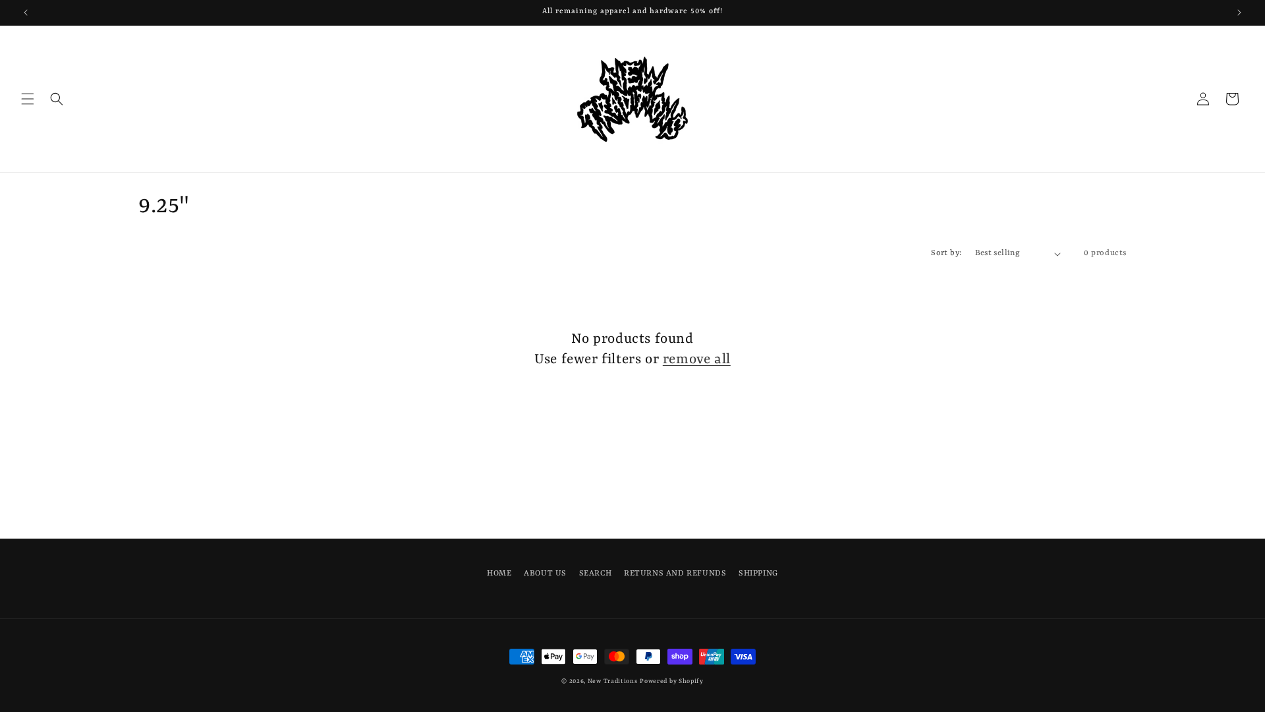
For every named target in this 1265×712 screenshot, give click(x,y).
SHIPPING (758, 573)
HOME (499, 573)
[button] (27, 98)
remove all (697, 360)
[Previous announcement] (25, 12)
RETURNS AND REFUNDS (675, 573)
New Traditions (613, 681)
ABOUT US (545, 573)
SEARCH (595, 573)
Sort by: (946, 253)
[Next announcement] (1239, 12)
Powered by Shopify (672, 681)
